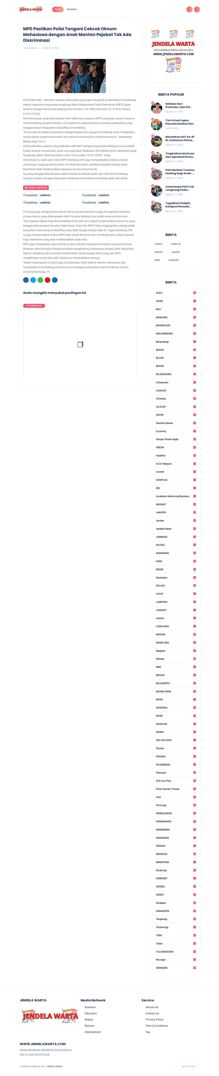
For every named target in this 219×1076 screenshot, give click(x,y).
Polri (175, 797)
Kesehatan (175, 577)
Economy (175, 431)
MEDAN (175, 675)
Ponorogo (175, 805)
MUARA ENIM (175, 691)
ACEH (175, 292)
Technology (175, 927)
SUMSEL (175, 886)
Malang (175, 658)
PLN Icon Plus (175, 780)
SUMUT (175, 894)
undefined (45, 195)
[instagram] (175, 9)
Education (91, 1013)
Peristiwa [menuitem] (72, 9)
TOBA (175, 935)
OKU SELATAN (175, 740)
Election (89, 1025)
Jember (175, 520)
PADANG (175, 756)
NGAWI (175, 732)
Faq (148, 1032)
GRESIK (175, 447)
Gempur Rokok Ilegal (175, 439)
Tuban (175, 943)
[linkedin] (55, 280)
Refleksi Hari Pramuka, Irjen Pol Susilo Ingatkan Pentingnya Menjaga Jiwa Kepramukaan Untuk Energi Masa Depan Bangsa (179, 105)
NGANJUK (175, 724)
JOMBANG (175, 537)
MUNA (175, 699)
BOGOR (175, 366)
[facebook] (154, 9)
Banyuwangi (175, 341)
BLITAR (175, 357)
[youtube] (180, 9)
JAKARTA (175, 252)
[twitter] (159, 9)
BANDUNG (175, 317)
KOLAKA (175, 585)
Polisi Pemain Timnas (175, 789)
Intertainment (93, 1032)
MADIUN (175, 634)
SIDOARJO (175, 854)
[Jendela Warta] (31, 9)
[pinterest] (170, 9)
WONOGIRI (173, 260)
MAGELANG (175, 642)
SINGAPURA (175, 862)
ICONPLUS (176, 244)
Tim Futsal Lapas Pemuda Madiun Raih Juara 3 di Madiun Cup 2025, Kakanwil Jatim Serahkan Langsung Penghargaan (180, 122)
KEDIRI (175, 569)
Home (58, 9)
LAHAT (175, 593)
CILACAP (175, 406)
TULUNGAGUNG (175, 951)
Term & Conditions (157, 1025)
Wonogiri (175, 959)
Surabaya (175, 902)
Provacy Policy (154, 1019)
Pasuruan (175, 772)
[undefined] (30, 195)
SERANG (175, 845)
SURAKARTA (175, 911)
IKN (175, 488)
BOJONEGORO (175, 374)
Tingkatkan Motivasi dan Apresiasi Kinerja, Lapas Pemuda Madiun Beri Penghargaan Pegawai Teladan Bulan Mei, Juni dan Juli (180, 155)
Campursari (175, 382)
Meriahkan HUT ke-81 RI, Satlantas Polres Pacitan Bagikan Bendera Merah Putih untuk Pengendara (179, 138)
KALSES (175, 545)
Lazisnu (175, 618)
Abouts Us (152, 1007)
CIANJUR (175, 390)
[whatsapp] (165, 9)
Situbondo (175, 870)
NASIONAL (175, 707)
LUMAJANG (175, 626)
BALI (175, 309)
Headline (158, 244)
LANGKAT (175, 610)
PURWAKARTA (175, 821)
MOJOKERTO (175, 683)
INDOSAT (158, 252)
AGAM (175, 301)
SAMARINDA (175, 829)
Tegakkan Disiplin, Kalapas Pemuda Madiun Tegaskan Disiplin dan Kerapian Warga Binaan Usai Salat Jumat (180, 205)
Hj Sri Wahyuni (175, 463)
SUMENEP (175, 878)
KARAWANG (175, 553)
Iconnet (175, 471)
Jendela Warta (175, 528)
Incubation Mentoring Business (175, 496)
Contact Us (152, 1013)
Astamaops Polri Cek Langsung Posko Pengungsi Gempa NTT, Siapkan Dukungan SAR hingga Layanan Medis (179, 188)
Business (90, 1007)
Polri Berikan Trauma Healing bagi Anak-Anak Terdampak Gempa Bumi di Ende (179, 171)
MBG (175, 667)
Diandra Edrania (175, 423)
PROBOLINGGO (175, 813)
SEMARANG (175, 837)
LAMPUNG (175, 602)
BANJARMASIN (175, 333)
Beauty (89, 1019)
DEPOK (175, 414)
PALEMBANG (175, 764)
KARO (175, 561)
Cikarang (175, 398)
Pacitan (175, 748)
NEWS (157, 260)
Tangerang (175, 919)
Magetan (175, 650)
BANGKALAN (175, 325)
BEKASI (175, 349)
